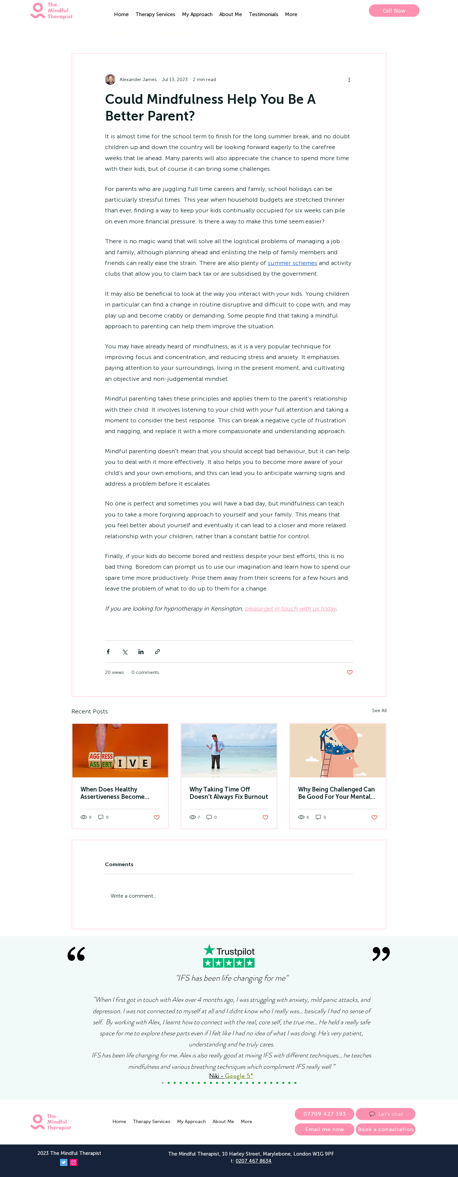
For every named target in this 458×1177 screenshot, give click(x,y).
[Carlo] (265, 1083)
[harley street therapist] (338, 750)
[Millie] (271, 1083)
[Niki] (163, 1083)
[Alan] (289, 1083)
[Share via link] (157, 651)
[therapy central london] (120, 750)
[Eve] (277, 1083)
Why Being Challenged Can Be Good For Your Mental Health (336, 793)
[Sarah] (223, 1083)
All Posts (83, 32)
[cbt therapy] (229, 750)
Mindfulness (126, 32)
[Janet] (211, 1083)
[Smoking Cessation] (295, 1083)
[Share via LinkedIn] (141, 651)
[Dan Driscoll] (235, 1083)
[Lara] (187, 1083)
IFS (214, 32)
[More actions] (349, 79)
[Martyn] (217, 1083)
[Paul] (259, 1083)
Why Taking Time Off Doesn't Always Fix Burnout (228, 793)
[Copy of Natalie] (193, 1083)
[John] (205, 1083)
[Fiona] (247, 1083)
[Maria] (181, 1083)
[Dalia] (199, 1083)
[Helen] (253, 1083)
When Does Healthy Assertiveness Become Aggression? (112, 793)
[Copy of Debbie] (169, 1083)
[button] (155, 14)
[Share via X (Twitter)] (124, 651)
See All (379, 710)
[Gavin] (229, 1083)
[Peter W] (241, 1083)
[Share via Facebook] (108, 651)
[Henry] (283, 1083)
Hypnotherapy (177, 32)
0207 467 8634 (254, 1161)
